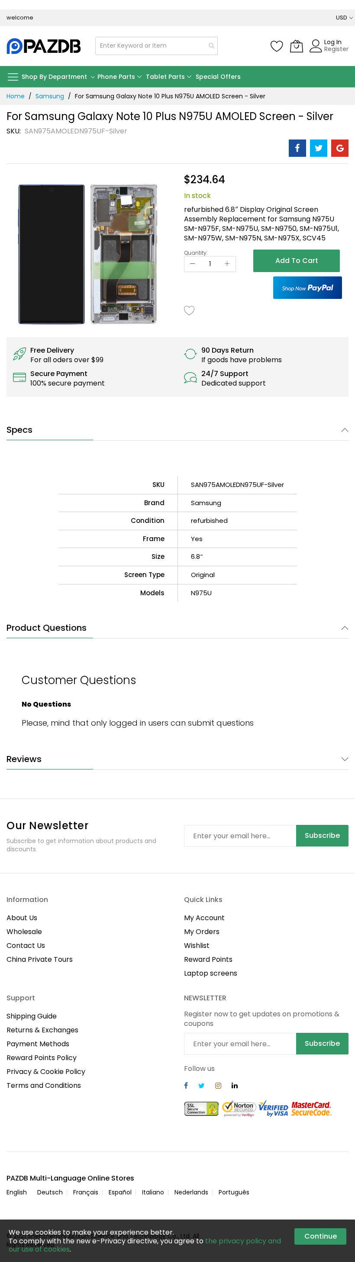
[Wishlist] (277, 46)
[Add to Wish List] (189, 310)
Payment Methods (37, 1044)
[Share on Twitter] (318, 148)
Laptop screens (210, 973)
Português (234, 1192)
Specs (19, 430)
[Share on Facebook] (297, 148)
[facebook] (186, 1087)
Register (336, 49)
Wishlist (197, 946)
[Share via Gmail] (340, 148)
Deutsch (50, 1192)
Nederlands (191, 1192)
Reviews (24, 759)
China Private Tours (39, 959)
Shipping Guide (31, 1016)
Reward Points (208, 959)
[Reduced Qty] (192, 264)
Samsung (50, 96)
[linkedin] (235, 1087)
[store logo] (44, 46)
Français (85, 1192)
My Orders (201, 932)
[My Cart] (296, 46)
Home (15, 96)
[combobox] (156, 46)
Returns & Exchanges (42, 1030)
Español (120, 1192)
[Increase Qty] (227, 264)
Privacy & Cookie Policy (45, 1072)
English (16, 1192)
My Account (204, 918)
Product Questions (46, 628)
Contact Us (25, 946)
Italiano (153, 1192)
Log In (333, 42)
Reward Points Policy (41, 1058)
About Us (21, 918)
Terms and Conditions (43, 1085)
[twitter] (201, 1087)
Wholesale (24, 932)
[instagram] (218, 1087)
